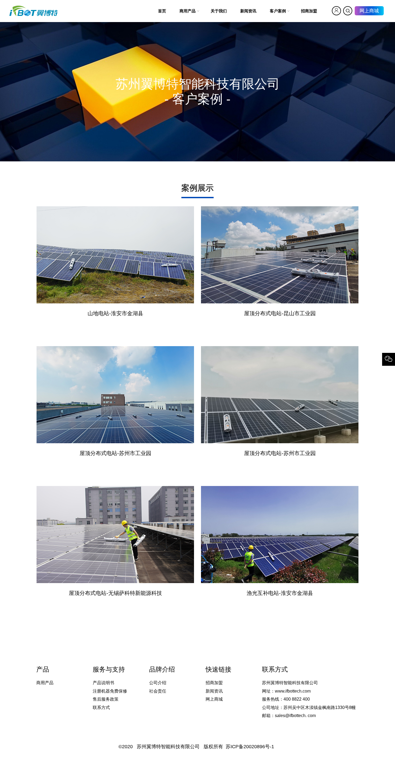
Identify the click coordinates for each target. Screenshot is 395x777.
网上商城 (369, 10)
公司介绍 (157, 682)
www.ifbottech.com (293, 691)
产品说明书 (103, 682)
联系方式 (101, 707)
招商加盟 (214, 682)
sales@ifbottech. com (295, 715)
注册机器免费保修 (110, 691)
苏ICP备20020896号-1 (250, 746)
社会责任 (157, 691)
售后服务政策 (106, 699)
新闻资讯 (214, 691)
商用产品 (44, 682)
